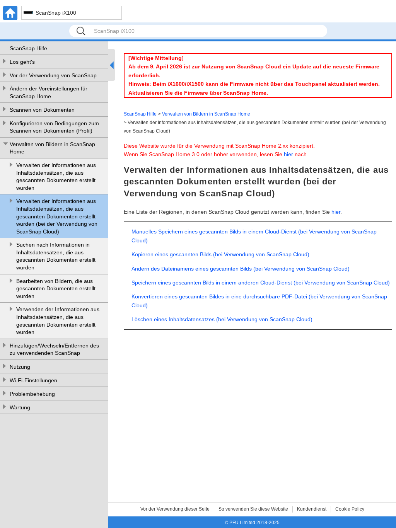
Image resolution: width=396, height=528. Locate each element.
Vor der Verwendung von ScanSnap (53, 75)
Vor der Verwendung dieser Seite (175, 509)
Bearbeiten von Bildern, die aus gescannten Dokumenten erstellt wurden (56, 288)
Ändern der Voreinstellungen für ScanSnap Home (48, 92)
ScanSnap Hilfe (28, 48)
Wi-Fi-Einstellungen (33, 380)
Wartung (20, 407)
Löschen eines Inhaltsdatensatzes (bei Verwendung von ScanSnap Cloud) (221, 319)
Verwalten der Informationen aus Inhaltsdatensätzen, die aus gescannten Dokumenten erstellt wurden (56, 176)
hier (288, 154)
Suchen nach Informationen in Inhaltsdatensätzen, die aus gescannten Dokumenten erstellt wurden (56, 256)
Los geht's (22, 62)
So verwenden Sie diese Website (253, 509)
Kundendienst (311, 509)
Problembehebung (32, 394)
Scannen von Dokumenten (42, 110)
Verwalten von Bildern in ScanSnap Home (52, 148)
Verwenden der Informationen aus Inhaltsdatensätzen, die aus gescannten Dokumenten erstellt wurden (57, 320)
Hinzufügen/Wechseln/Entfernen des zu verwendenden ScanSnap (54, 349)
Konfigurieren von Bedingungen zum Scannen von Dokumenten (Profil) (54, 127)
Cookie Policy (349, 509)
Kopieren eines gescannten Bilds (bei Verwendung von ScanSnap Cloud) (220, 254)
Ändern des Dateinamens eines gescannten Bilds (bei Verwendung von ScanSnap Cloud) (240, 269)
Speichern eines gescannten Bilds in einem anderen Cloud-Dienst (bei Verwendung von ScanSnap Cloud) (260, 282)
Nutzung (20, 367)
